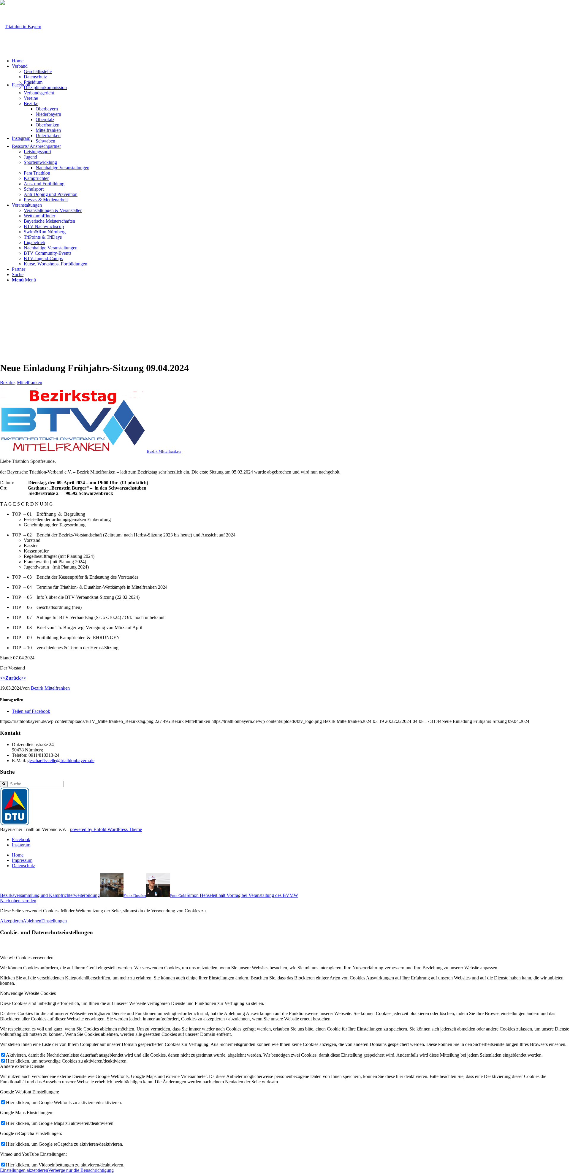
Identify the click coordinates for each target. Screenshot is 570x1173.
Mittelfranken (29, 382)
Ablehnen (32, 920)
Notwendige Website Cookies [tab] (28, 993)
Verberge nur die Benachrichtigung (81, 1170)
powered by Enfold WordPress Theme (106, 829)
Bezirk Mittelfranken (50, 688)
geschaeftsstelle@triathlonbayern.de (60, 760)
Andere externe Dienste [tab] (22, 1066)
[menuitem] (291, 61)
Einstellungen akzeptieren (24, 1170)
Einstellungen (54, 920)
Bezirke (7, 382)
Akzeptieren (11, 920)
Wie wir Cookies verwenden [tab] (26, 957)
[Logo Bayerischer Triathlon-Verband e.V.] (20, 26)
